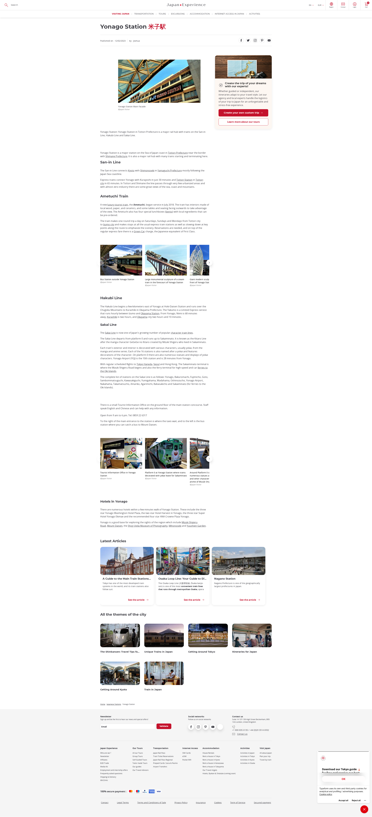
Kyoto (131, 170)
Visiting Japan (120, 14)
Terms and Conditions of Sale (151, 802)
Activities (254, 14)
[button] (100, 263)
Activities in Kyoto (247, 760)
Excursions (178, 14)
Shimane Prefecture (116, 156)
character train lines (182, 332)
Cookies (218, 802)
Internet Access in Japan (229, 14)
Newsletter (104, 756)
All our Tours (138, 753)
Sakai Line (110, 332)
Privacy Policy (181, 802)
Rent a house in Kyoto (211, 760)
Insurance (201, 802)
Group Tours (138, 756)
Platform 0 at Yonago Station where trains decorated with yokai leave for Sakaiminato (166, 475)
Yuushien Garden (196, 525)
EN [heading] (310, 5)
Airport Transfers (160, 767)
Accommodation (200, 14)
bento (169, 211)
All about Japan (266, 753)
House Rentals (208, 753)
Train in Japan (153, 689)
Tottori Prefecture (178, 152)
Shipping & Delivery (108, 777)
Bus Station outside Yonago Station (117, 280)
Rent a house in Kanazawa (213, 763)
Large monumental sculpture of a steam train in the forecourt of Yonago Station (164, 282)
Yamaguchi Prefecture (170, 170)
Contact (104, 802)
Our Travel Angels (210, 770)
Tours (162, 14)
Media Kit (104, 767)
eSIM (184, 756)
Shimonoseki (147, 170)
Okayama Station (150, 313)
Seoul (156, 364)
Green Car (139, 231)
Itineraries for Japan (244, 652)
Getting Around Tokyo (201, 652)
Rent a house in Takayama (213, 767)
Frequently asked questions (111, 773)
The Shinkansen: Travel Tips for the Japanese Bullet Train (120, 652)
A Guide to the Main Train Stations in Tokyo (127, 578)
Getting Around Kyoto (113, 689)
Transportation (144, 14)
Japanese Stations (114, 704)
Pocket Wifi (186, 760)
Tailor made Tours (140, 763)
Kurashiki (112, 317)
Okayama (142, 317)
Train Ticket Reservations (163, 756)
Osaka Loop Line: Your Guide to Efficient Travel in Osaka (182, 578)
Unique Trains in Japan (158, 652)
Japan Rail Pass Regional (163, 760)
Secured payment (262, 802)
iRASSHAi (104, 780)
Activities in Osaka (247, 763)
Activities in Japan (247, 753)
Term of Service (237, 802)
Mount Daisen (114, 525)
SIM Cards (186, 753)
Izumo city (108, 224)
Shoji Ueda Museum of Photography (148, 525)
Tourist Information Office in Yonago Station (118, 475)
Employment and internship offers (114, 770)
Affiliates (103, 760)
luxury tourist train (117, 204)
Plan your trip (265, 756)
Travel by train (265, 760)
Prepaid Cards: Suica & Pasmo (165, 763)
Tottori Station (184, 179)
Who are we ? (105, 753)
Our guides (137, 767)
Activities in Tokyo (247, 756)
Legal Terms (123, 802)
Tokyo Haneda (144, 364)
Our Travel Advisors (141, 770)
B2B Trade (104, 763)
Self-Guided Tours (140, 760)
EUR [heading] (319, 5)
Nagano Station (224, 578)
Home (102, 704)
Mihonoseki (175, 525)
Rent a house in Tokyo (211, 756)
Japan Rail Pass (159, 753)
